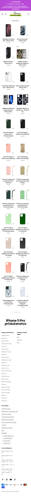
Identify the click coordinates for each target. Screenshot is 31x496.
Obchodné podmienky (8, 417)
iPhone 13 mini (5, 365)
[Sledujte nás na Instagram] (7, 479)
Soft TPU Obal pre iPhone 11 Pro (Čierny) (22, 133)
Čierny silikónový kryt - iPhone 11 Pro (22, 86)
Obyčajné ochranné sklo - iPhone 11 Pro (8, 40)
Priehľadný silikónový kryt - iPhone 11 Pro (8, 86)
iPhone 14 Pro (5, 357)
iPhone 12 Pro (5, 379)
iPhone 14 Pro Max (6, 360)
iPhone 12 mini (5, 376)
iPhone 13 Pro (5, 368)
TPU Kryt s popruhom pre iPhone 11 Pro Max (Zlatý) (22, 181)
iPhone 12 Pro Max (6, 382)
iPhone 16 (4, 338)
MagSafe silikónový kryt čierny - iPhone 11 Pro (22, 110)
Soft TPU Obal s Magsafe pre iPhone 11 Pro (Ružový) (8, 277)
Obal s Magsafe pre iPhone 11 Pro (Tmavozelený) (8, 302)
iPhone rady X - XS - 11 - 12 (8, 465)
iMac (18, 343)
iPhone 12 (4, 373)
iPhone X (4, 395)
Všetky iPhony (5, 335)
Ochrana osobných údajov (9, 422)
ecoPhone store (6, 409)
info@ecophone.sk (8, 436)
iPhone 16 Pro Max (6, 344)
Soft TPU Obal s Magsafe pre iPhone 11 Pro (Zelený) (22, 229)
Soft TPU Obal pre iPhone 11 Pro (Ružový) (8, 157)
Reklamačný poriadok (7, 419)
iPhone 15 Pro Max (6, 352)
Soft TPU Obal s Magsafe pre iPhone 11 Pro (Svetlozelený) (8, 229)
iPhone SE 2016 (6, 392)
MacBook (19, 340)
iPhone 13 (4, 362)
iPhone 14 (4, 354)
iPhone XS (4, 401)
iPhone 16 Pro (5, 341)
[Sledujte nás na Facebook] (3, 479)
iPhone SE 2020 (6, 390)
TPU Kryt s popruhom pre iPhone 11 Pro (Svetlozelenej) (22, 205)
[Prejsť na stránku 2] (19, 312)
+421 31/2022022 (16, 1)
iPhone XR (4, 398)
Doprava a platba (6, 414)
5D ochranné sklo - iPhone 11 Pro (22, 40)
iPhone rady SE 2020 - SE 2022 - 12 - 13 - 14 (8, 461)
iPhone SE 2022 (6, 387)
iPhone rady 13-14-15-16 (7, 452)
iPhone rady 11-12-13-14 (7, 456)
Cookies (4, 425)
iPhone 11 (4, 384)
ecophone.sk (6, 441)
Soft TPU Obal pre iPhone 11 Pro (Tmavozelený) (8, 134)
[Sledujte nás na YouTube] (11, 479)
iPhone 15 (4, 346)
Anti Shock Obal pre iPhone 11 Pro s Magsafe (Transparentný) (23, 303)
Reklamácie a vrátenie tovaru (10, 411)
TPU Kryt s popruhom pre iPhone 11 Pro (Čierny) (22, 277)
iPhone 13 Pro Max (6, 371)
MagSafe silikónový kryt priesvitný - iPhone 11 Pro (8, 110)
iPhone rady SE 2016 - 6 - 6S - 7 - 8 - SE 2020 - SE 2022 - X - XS (7, 471)
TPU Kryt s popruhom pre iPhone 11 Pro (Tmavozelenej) (8, 205)
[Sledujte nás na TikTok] (15, 479)
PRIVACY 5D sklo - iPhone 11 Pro (8, 62)
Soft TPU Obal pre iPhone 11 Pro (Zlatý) (23, 157)
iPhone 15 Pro (5, 349)
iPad (18, 337)
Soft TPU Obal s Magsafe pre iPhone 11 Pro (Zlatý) (8, 253)
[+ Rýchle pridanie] (13, 35)
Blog (3, 430)
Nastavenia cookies (7, 428)
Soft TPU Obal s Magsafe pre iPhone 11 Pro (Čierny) (22, 253)
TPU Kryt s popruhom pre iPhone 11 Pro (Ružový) (8, 181)
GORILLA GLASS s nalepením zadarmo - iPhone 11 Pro (22, 63)
